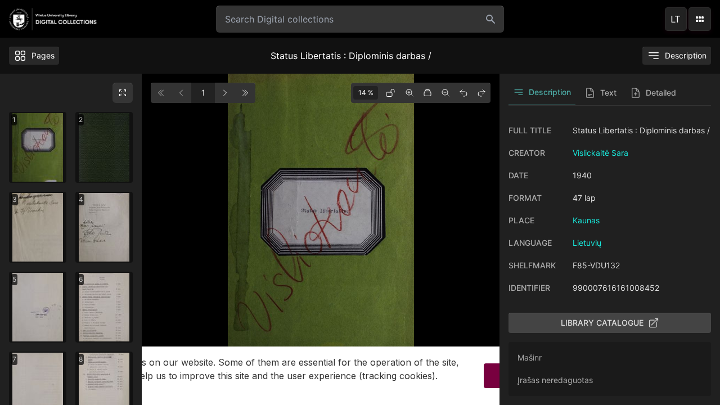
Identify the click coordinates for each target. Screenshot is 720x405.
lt (675, 19)
